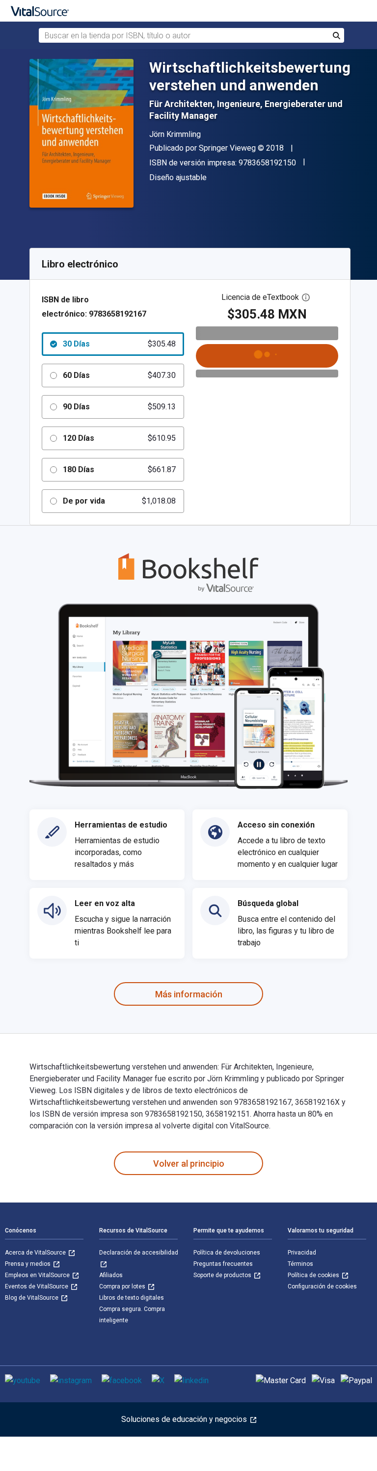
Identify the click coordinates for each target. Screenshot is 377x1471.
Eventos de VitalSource (37, 1286)
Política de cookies (314, 1275)
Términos (300, 1263)
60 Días (119, 375)
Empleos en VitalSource (38, 1275)
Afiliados (111, 1275)
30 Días (119, 343)
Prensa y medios (28, 1263)
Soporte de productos (223, 1275)
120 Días (119, 438)
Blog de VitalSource (32, 1297)
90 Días (119, 406)
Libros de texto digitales (131, 1297)
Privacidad (302, 1252)
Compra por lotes (123, 1286)
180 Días (119, 469)
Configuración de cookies (322, 1286)
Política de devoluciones (226, 1252)
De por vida (119, 501)
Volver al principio (188, 1163)
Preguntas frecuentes (223, 1263)
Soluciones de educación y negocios (185, 1419)
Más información (188, 994)
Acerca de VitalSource (36, 1252)
